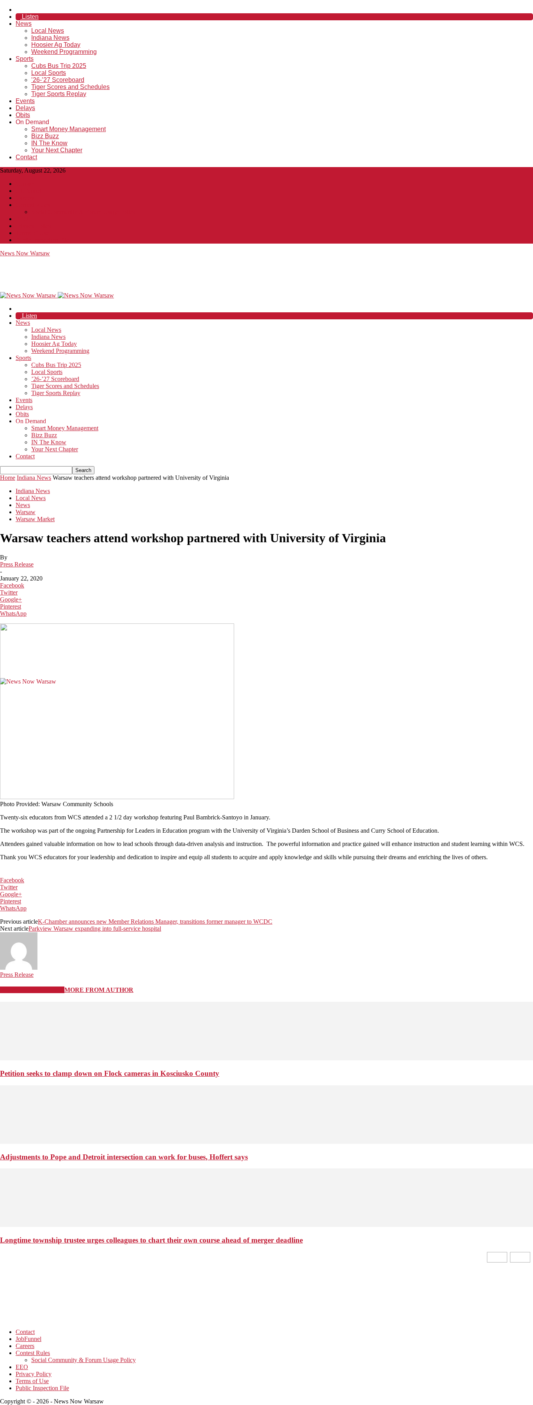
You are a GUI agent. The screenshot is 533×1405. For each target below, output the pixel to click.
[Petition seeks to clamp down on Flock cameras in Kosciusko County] (266, 1058)
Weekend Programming (64, 51)
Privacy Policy (34, 226)
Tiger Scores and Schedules (70, 87)
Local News (47, 30)
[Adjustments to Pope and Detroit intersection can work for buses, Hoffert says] (266, 1141)
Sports (25, 58)
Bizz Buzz (45, 136)
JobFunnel (28, 190)
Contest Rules (33, 204)
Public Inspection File (42, 240)
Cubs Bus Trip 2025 (58, 65)
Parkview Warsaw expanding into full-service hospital (94, 928)
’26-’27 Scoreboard (57, 80)
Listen (29, 16)
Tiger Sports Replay (58, 94)
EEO (22, 218)
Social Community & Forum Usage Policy (83, 211)
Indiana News (50, 37)
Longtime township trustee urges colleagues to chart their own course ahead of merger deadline (151, 1240)
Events (25, 101)
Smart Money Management (68, 129)
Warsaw (26, 512)
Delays (25, 108)
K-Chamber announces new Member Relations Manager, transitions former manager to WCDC (155, 921)
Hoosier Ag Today (55, 44)
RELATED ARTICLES (32, 990)
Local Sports (48, 72)
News (24, 23)
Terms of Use (32, 233)
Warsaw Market (35, 519)
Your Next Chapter (56, 150)
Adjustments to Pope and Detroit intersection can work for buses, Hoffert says (124, 1157)
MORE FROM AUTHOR (98, 990)
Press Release (17, 564)
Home (7, 477)
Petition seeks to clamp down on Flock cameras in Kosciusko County (109, 1073)
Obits (23, 115)
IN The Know (49, 143)
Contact (26, 157)
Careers (25, 197)
